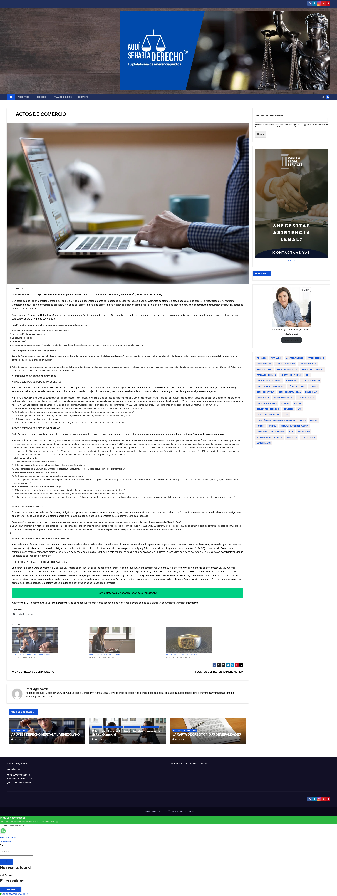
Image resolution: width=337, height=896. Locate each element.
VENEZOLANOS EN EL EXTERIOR (269, 437)
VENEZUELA (292, 437)
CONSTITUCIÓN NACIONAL (291, 375)
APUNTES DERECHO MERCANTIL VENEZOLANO (31, 655)
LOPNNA (313, 420)
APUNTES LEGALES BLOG (287, 369)
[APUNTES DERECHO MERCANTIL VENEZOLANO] (49, 640)
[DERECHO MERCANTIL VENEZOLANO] (126, 640)
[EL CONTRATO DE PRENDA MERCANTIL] (203, 640)
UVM (291, 432)
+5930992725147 (25, 779)
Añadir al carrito (291, 340)
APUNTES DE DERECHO (285, 364)
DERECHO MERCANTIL (19, 730)
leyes (286, 415)
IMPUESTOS (288, 409)
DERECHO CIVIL (117, 727)
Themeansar (189, 811)
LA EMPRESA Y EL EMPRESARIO (34, 671)
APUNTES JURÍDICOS (307, 364)
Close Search (11, 889)
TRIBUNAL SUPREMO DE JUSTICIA (294, 426)
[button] (323, 97)
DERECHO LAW (311, 392)
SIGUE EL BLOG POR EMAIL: (270, 115)
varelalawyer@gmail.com (18, 775)
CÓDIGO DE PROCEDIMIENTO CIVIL (270, 386)
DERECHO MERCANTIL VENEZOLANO (104, 655)
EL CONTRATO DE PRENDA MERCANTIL (182, 655)
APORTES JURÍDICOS (294, 358)
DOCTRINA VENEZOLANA (267, 403)
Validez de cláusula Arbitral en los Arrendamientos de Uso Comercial (126, 732)
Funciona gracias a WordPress (155, 811)
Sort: (2, 875)
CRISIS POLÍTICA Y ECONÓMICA (269, 381)
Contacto (83, 97)
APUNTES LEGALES (264, 369)
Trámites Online (63, 97)
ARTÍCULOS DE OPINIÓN (266, 375)
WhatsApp (150, 592)
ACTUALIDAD (97, 727)
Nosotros (24, 97)
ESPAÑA (297, 403)
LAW (299, 409)
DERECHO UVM (263, 398)
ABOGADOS (261, 358)
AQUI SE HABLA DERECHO (312, 369)
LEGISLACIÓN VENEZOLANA (268, 415)
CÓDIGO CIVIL (291, 381)
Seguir (260, 134)
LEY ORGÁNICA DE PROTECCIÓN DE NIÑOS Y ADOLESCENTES (281, 420)
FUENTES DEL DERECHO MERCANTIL (218, 671)
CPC (307, 375)
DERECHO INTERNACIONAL (290, 392)
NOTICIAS (260, 426)
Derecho (42, 97)
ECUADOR (285, 403)
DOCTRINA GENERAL (306, 398)
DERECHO (106, 727)
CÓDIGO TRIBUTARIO (297, 386)
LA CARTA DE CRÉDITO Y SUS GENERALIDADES (206, 734)
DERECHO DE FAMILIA (265, 392)
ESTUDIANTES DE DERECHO (268, 409)
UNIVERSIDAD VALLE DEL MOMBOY (271, 432)
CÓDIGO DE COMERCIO (311, 381)
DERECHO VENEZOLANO (150, 727)
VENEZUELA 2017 (308, 437)
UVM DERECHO (304, 432)
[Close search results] (6, 862)
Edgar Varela (39, 689)
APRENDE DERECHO (316, 358)
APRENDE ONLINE (264, 364)
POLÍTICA (272, 426)
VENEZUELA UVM (264, 443)
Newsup (178, 811)
